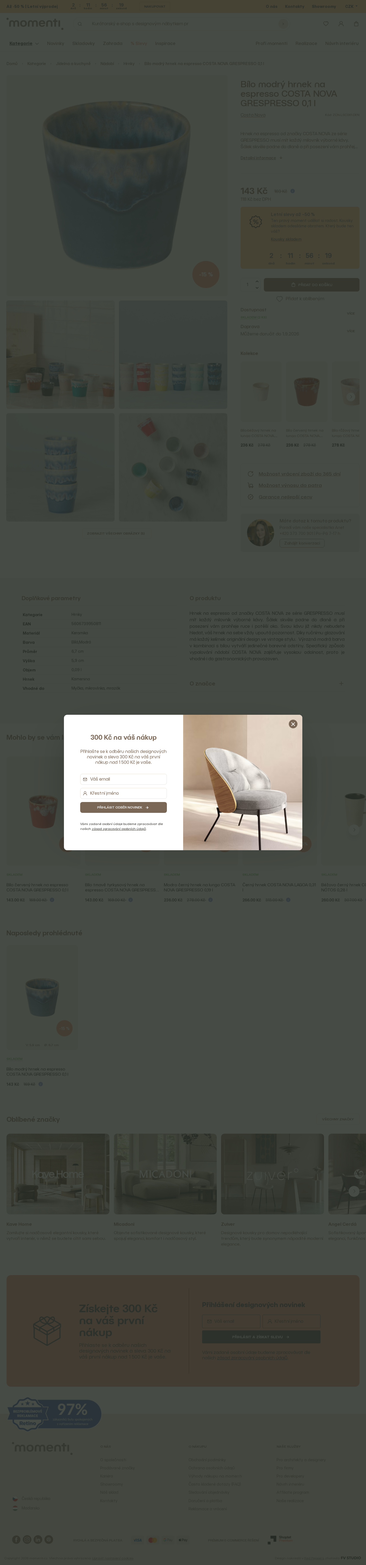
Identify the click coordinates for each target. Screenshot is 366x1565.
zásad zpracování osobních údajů (119, 829)
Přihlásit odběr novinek (119, 807)
